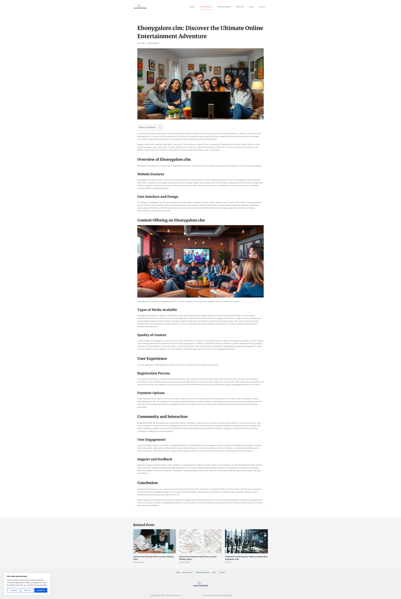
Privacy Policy (187, 572)
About (251, 7)
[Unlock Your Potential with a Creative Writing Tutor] (154, 541)
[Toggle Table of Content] (158, 127)
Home (192, 7)
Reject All (27, 590)
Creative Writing (206, 7)
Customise (13, 590)
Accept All (40, 590)
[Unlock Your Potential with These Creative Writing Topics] (200, 541)
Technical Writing (224, 7)
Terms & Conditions (202, 572)
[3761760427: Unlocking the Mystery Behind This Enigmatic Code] (246, 541)
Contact (262, 7)
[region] (27, 584)
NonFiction (240, 7)
